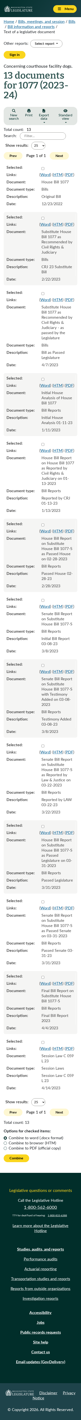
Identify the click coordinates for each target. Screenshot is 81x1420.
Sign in (15, 55)
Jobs (40, 1323)
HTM (57, 175)
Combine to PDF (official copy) (35, 1148)
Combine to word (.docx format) (36, 1138)
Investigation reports (40, 1299)
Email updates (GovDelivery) (40, 1362)
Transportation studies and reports (40, 1279)
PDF (69, 175)
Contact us (40, 1352)
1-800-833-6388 (57, 1215)
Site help (40, 1342)
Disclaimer (48, 1393)
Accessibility (40, 1313)
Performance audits (40, 1259)
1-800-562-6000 (40, 1207)
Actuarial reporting (40, 1269)
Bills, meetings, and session (41, 22)
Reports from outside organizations (40, 1289)
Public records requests (40, 1333)
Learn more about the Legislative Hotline (40, 1228)
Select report (45, 43)
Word (45, 175)
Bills (71, 22)
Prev (13, 156)
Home (9, 22)
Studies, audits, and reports (40, 1249)
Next (59, 156)
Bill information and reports (31, 27)
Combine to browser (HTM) (32, 1143)
